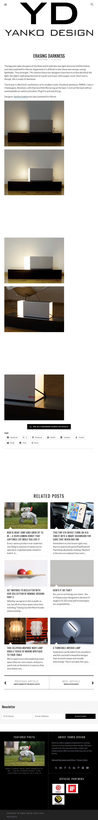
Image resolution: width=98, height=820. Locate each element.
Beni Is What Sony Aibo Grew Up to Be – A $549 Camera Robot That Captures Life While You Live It (25, 536)
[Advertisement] (49, 44)
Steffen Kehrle (21, 96)
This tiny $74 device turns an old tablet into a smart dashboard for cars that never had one (72, 536)
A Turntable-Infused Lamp (67, 648)
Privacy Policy (82, 760)
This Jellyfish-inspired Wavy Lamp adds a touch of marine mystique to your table (25, 651)
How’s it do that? (62, 590)
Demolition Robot (71, 682)
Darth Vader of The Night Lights (27, 682)
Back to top (11, 816)
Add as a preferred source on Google (50, 427)
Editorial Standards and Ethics (63, 760)
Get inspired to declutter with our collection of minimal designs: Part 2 (26, 594)
